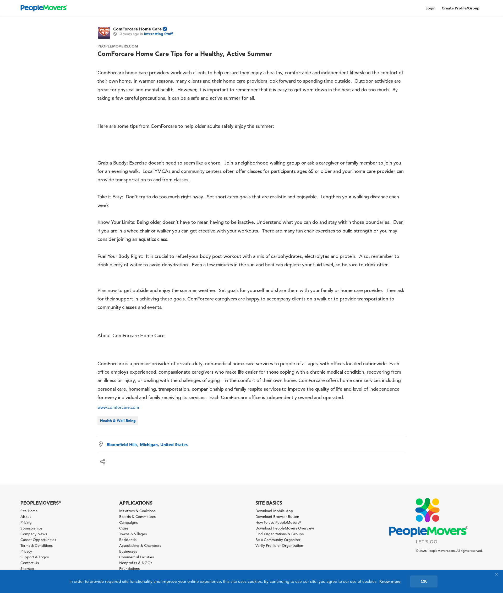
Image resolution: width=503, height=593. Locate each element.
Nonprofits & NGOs (135, 562)
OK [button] (424, 581)
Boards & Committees (137, 516)
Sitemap (27, 568)
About (25, 516)
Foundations (129, 568)
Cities (123, 528)
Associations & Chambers (140, 545)
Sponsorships (31, 528)
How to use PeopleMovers (278, 522)
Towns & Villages (133, 534)
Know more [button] (390, 581)
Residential (128, 539)
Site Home (29, 511)
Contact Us (29, 562)
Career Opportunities (38, 539)
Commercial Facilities (136, 557)
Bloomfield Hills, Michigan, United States (147, 444)
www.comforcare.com (118, 407)
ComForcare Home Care (137, 28)
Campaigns (128, 522)
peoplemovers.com (117, 46)
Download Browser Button (277, 516)
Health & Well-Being (118, 420)
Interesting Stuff (158, 33)
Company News (33, 534)
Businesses (128, 551)
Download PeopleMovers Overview (284, 528)
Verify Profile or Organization (279, 545)
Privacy (26, 551)
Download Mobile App (274, 511)
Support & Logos (34, 557)
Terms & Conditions (36, 545)
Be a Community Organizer (277, 539)
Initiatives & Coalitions (137, 511)
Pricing (26, 522)
